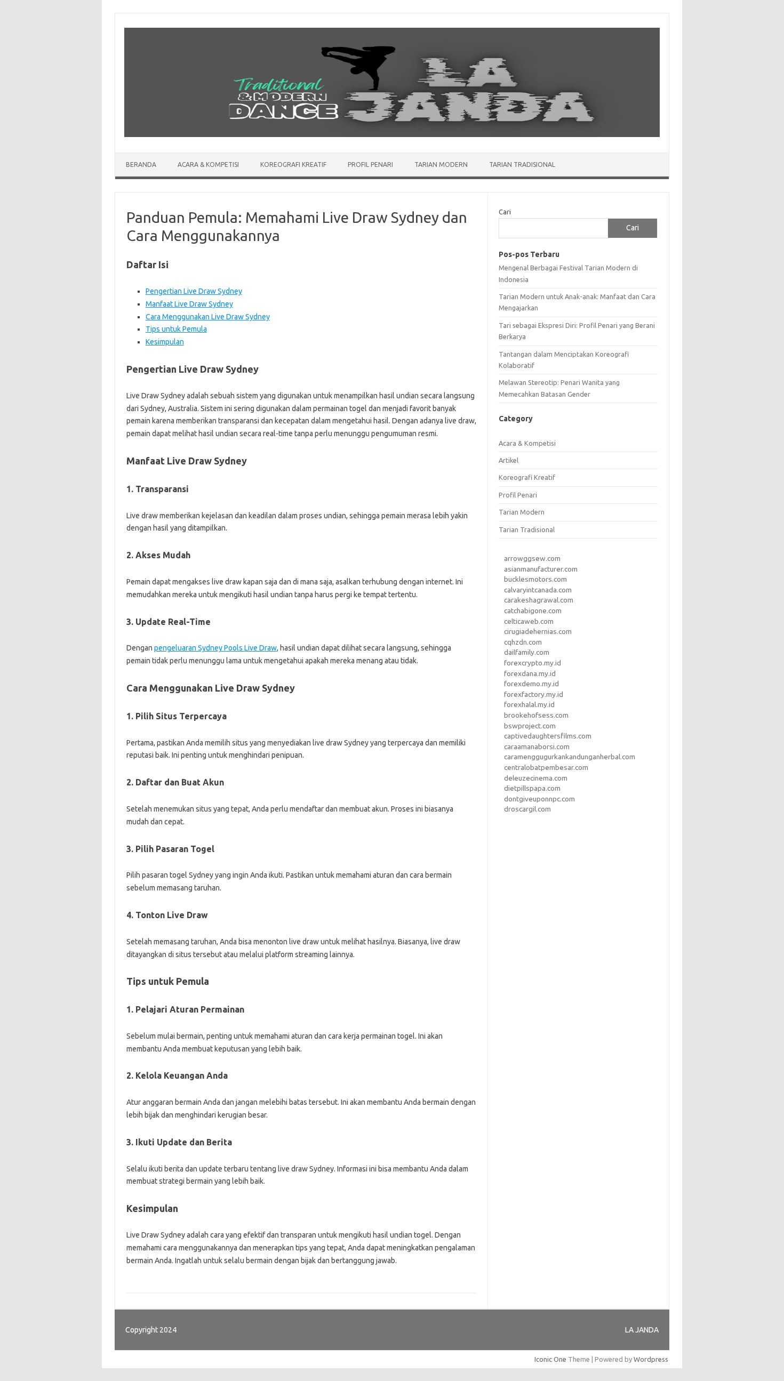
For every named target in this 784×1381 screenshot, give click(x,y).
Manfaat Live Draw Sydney (189, 304)
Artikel (508, 460)
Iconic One (550, 1359)
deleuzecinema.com (535, 778)
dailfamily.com (526, 652)
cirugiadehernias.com (538, 631)
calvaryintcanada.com (538, 589)
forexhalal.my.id (529, 704)
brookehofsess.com (536, 715)
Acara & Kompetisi (208, 164)
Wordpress (651, 1359)
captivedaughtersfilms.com (547, 736)
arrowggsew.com (532, 558)
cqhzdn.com (523, 642)
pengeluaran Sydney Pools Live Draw (215, 648)
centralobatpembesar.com (546, 767)
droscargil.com (527, 809)
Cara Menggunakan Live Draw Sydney (208, 316)
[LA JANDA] (392, 134)
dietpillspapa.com (532, 788)
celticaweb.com (529, 621)
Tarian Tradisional (522, 164)
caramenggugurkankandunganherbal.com (569, 756)
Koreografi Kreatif (293, 164)
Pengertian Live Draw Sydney (194, 291)
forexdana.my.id (530, 673)
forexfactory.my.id (533, 694)
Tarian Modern (441, 164)
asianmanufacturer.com (541, 569)
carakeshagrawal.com (538, 600)
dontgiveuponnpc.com (539, 798)
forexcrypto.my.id (532, 663)
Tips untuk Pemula (176, 329)
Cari (505, 211)
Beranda (141, 164)
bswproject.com (530, 725)
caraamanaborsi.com (537, 746)
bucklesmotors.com (535, 579)
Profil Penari (370, 164)
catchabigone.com (533, 610)
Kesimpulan (165, 342)
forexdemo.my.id (531, 683)
